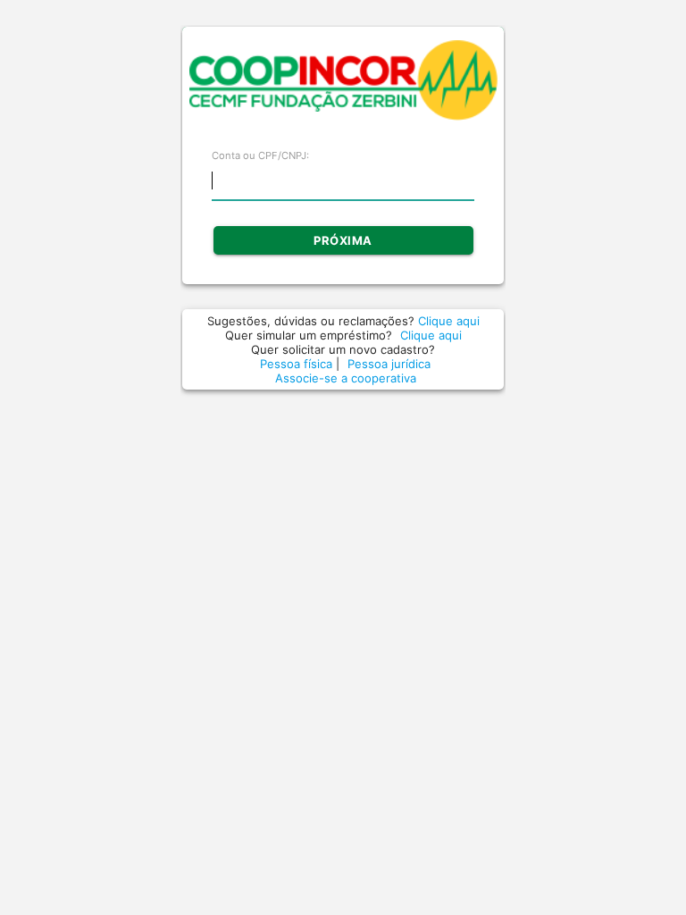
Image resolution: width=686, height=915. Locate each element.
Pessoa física (298, 364)
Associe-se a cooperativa (345, 378)
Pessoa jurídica (389, 364)
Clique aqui (449, 321)
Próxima (343, 240)
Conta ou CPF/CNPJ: (260, 155)
